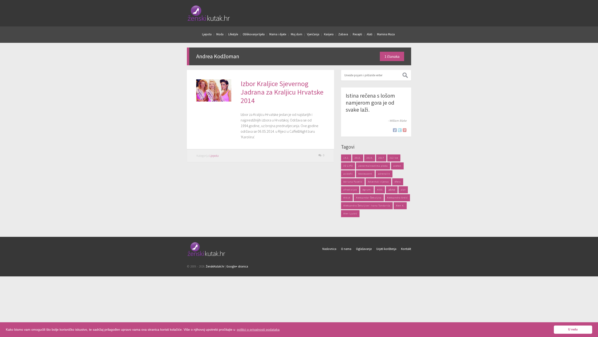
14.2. (346, 157)
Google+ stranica (237, 266)
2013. (358, 157)
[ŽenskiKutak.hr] (206, 255)
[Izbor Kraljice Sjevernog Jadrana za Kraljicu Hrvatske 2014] (213, 100)
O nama (346, 249)
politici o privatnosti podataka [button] (258, 329)
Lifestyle (233, 34)
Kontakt (406, 249)
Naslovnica (329, 249)
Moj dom (296, 34)
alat (403, 189)
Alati (369, 34)
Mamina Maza (386, 34)
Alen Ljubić (350, 213)
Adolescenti (365, 173)
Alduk (346, 197)
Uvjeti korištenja (386, 249)
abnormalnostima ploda (373, 165)
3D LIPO (348, 165)
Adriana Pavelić (352, 181)
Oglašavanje (364, 249)
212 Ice (394, 157)
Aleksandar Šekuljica (368, 197)
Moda (220, 34)
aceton (397, 165)
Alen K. (400, 205)
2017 (381, 157)
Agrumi (367, 189)
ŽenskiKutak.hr (215, 266)
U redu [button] (573, 329)
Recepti (357, 34)
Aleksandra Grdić (397, 197)
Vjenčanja (313, 34)
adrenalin (384, 173)
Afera (398, 181)
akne (391, 190)
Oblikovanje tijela (254, 34)
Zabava (343, 34)
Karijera (329, 34)
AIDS (380, 189)
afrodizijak (350, 189)
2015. (370, 157)
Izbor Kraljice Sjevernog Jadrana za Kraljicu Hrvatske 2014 (282, 92)
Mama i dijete (277, 34)
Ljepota (207, 34)
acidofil (348, 173)
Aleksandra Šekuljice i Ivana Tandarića (366, 205)
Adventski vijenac (378, 181)
